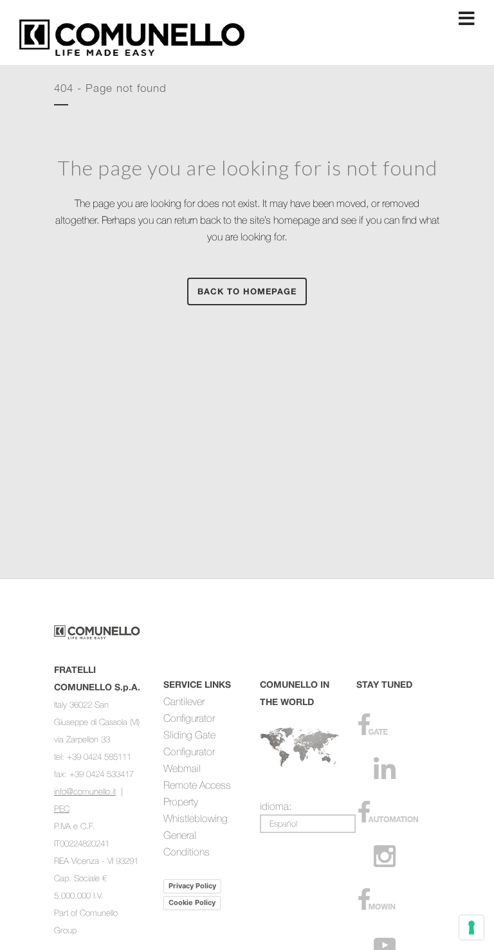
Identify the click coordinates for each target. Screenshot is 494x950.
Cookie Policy (192, 902)
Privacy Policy (192, 885)
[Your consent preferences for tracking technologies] (471, 927)
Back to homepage (247, 291)
